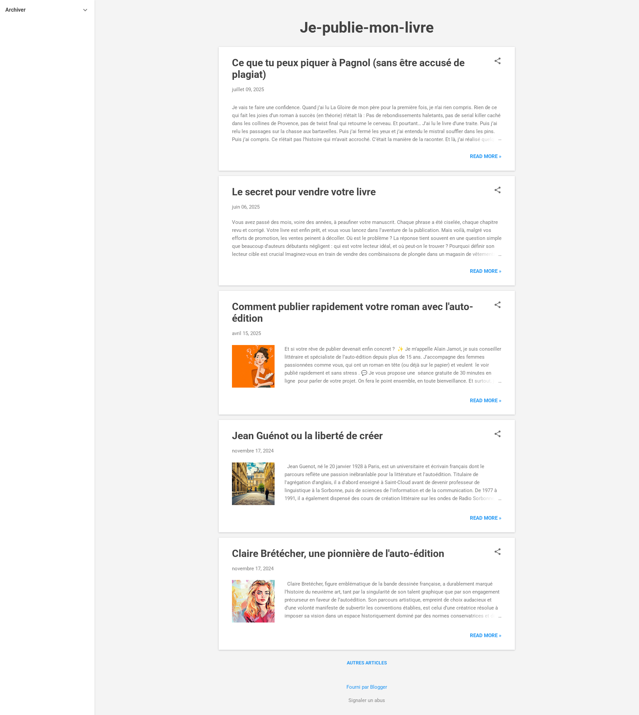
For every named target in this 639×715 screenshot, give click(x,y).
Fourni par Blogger (366, 687)
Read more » (486, 156)
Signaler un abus (366, 700)
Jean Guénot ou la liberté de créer (307, 436)
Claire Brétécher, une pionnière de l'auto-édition (338, 553)
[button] (498, 61)
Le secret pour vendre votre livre (304, 192)
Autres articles (367, 662)
